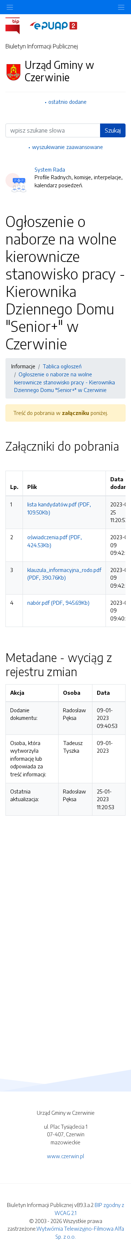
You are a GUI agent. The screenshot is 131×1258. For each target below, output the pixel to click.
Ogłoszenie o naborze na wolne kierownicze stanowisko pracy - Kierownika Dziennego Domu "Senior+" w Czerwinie (64, 382)
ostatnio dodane (67, 101)
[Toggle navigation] (121, 7)
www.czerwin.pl (65, 1156)
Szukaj (113, 130)
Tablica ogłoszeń (62, 366)
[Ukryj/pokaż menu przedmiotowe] (10, 7)
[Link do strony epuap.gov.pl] (53, 25)
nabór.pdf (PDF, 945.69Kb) (58, 602)
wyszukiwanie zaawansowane (67, 147)
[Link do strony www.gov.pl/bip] (16, 25)
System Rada (50, 169)
